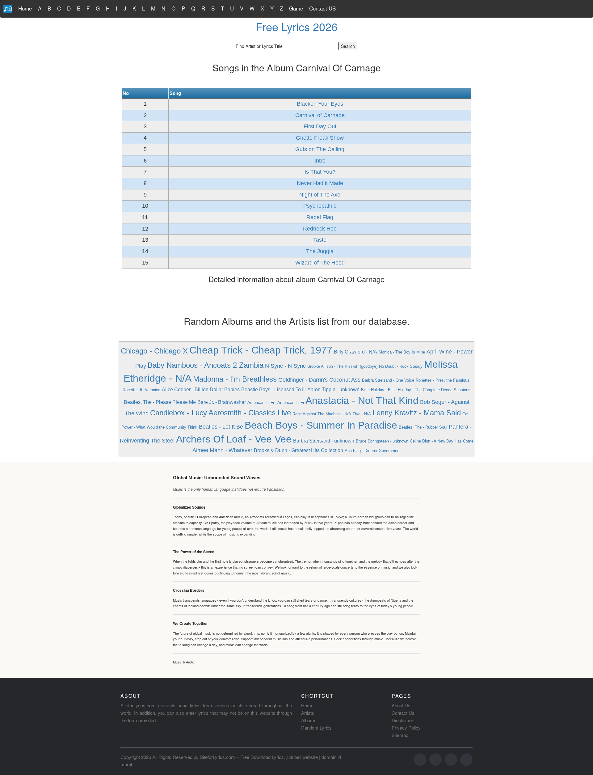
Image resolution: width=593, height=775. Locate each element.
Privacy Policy (406, 727)
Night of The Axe (319, 195)
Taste (319, 240)
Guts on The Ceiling (319, 149)
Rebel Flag (319, 217)
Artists (307, 712)
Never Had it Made (320, 183)
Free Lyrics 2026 (297, 26)
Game (296, 8)
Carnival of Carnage (320, 115)
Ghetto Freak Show (320, 138)
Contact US (322, 8)
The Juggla (320, 251)
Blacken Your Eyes (320, 104)
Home (25, 8)
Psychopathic (319, 206)
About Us (401, 705)
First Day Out (320, 126)
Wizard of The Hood (320, 263)
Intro (320, 161)
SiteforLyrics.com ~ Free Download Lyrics (242, 757)
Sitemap (400, 735)
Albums (309, 720)
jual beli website (302, 757)
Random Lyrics (316, 727)
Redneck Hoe (320, 229)
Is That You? (320, 172)
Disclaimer (402, 720)
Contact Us (403, 712)
